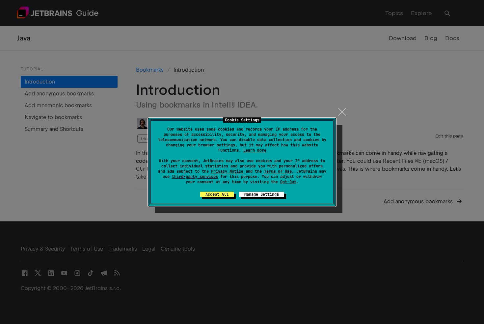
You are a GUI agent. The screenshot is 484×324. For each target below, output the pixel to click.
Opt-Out (288, 182)
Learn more (254, 150)
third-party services (195, 176)
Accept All (217, 194)
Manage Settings (261, 194)
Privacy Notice (227, 171)
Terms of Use (278, 171)
